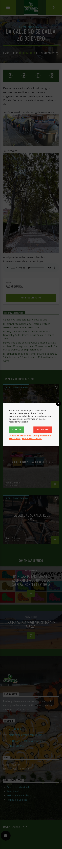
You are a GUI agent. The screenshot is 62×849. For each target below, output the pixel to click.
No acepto (43, 429)
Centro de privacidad (20, 435)
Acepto (16, 429)
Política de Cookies (32, 438)
